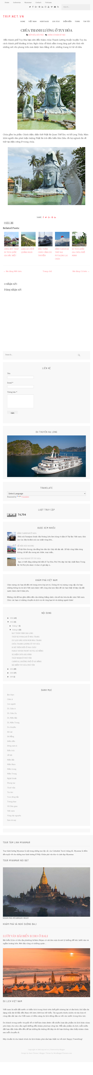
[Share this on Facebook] (43, 217)
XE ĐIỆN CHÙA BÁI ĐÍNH (22, 654)
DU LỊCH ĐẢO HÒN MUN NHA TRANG (27, 640)
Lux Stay (56, 22)
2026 (11, 618)
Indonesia (17, 2)
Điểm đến (67, 22)
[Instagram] (45, 7)
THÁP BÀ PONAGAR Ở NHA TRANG (25, 637)
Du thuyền (11, 727)
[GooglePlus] (36, 7)
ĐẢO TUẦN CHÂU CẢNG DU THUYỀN (45, 252)
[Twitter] (30, 7)
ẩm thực (10, 695)
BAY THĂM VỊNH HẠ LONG (22, 633)
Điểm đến (32, 35)
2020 (11, 673)
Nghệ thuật (11, 778)
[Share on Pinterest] (52, 217)
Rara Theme (33, 1053)
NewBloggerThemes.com (63, 1053)
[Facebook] (32, 7)
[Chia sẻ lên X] (10, 223)
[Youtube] (48, 7)
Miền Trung (12, 774)
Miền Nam (11, 764)
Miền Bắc (11, 760)
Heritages (44, 22)
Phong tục (11, 783)
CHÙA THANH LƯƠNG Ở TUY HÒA (46, 30)
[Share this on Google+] (49, 217)
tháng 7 (15, 626)
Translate (25, 497)
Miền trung (11, 769)
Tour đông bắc (13, 797)
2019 (11, 677)
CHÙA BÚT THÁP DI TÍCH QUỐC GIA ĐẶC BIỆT (11, 252)
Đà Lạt (9, 732)
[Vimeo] (52, 7)
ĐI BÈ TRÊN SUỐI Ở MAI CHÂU (24, 647)
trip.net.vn (13, 16)
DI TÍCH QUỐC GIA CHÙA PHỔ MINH (78, 252)
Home (7, 2)
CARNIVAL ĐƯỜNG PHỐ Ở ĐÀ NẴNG (27, 661)
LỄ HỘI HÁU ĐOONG (25, 546)
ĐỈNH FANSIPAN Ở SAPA (26, 533)
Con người (11, 704)
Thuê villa (11, 788)
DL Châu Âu (12, 713)
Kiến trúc (40, 35)
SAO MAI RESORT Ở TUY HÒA (29, 558)
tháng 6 (15, 630)
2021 (11, 669)
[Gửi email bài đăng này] (5, 223)
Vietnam (48, 2)
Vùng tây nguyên (14, 816)
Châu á (10, 699)
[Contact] (55, 7)
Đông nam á (12, 746)
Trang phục (11, 802)
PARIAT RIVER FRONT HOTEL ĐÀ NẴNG (27, 651)
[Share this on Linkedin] (55, 217)
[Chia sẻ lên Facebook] (12, 223)
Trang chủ (47, 271)
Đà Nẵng (10, 736)
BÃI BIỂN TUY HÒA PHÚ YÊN (23, 665)
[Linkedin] (42, 7)
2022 (11, 622)
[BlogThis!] (7, 223)
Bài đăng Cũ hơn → (81, 271)
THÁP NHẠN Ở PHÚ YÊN (21, 658)
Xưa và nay (11, 820)
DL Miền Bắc (12, 718)
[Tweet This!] (45, 217)
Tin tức (86, 22)
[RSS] (58, 7)
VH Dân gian (12, 806)
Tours (77, 22)
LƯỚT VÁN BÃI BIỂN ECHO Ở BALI (25, 936)
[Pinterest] (39, 7)
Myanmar (28, 2)
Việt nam (32, 22)
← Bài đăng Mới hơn (13, 271)
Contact (38, 2)
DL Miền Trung (13, 723)
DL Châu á (11, 709)
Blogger (62, 1050)
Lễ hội (9, 755)
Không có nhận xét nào (57, 35)
